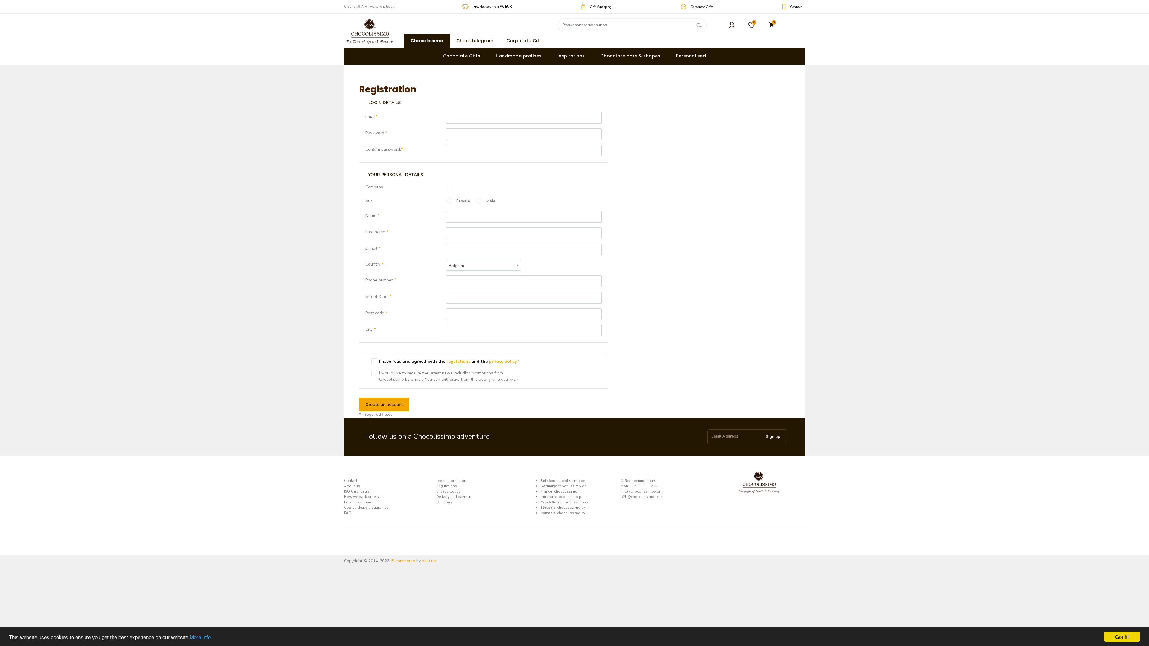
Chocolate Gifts (462, 56)
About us (352, 486)
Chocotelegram (474, 41)
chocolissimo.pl (569, 496)
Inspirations (571, 56)
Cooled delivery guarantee (366, 507)
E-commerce (403, 561)
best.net (429, 561)
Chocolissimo (427, 41)
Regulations (446, 486)
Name (372, 215)
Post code (376, 313)
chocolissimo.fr (567, 491)
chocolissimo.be (571, 480)
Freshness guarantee (361, 502)
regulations (458, 361)
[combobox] (483, 265)
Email (371, 116)
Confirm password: (384, 149)
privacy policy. (503, 361)
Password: (376, 133)
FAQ (348, 513)
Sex (369, 200)
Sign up (773, 436)
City (370, 329)
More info (200, 637)
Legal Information (451, 480)
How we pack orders (361, 496)
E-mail (372, 248)
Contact (350, 480)
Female (462, 201)
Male (490, 201)
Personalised (691, 56)
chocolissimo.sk (571, 507)
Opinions (444, 502)
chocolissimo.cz (575, 502)
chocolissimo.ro (571, 513)
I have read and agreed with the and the (449, 361)
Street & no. (378, 296)
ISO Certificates (357, 491)
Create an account (384, 404)
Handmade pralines (519, 56)
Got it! (1122, 636)
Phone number (380, 280)
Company (374, 187)
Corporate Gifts (525, 41)
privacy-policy (448, 491)
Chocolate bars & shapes (631, 56)
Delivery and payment (454, 496)
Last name (376, 232)
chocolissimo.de (572, 486)
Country (374, 264)
